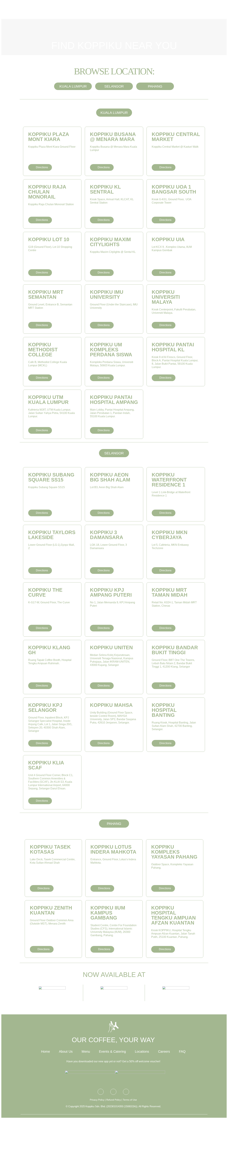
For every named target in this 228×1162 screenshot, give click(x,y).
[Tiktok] (126, 1092)
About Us (126, 10)
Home (45, 1051)
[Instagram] (101, 1092)
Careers (164, 1051)
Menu (143, 10)
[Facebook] (113, 1092)
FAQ (182, 1051)
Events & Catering (168, 10)
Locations (197, 10)
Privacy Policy (97, 1099)
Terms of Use (130, 1099)
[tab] (114, 113)
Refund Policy (113, 1099)
